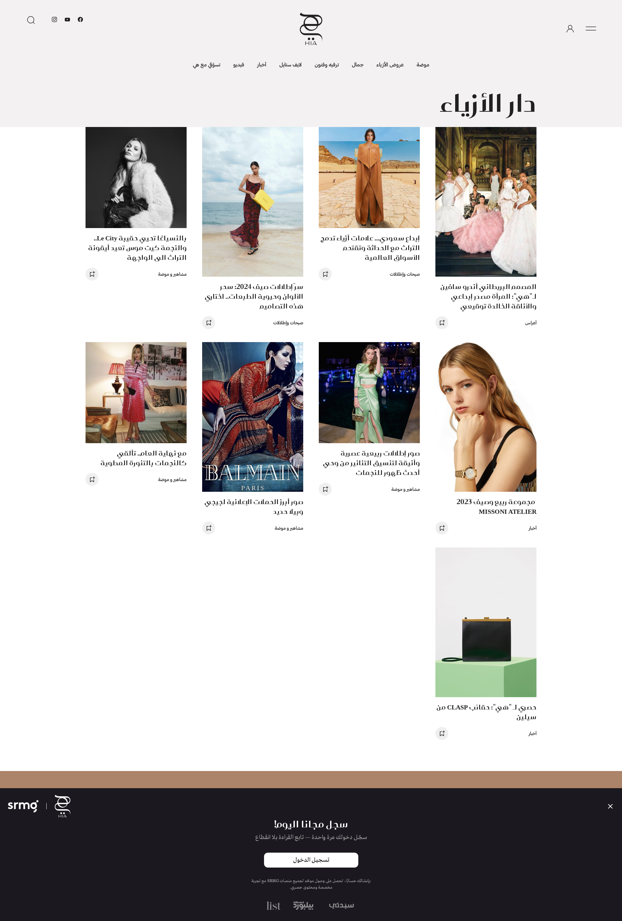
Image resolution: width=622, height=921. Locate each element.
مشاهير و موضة (172, 274)
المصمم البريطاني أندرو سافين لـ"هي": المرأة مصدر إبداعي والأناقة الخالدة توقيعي (488, 296)
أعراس (530, 322)
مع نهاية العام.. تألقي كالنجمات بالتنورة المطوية (143, 458)
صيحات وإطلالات (405, 274)
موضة (423, 64)
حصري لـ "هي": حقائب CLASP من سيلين (486, 712)
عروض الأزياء (390, 64)
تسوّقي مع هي (206, 64)
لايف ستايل (290, 64)
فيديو (238, 64)
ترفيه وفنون (327, 64)
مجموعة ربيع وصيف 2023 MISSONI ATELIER (496, 506)
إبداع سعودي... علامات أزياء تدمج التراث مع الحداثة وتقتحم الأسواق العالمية (370, 247)
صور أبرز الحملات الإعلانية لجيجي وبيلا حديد (253, 506)
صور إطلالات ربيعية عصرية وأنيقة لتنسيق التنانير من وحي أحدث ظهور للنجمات (371, 462)
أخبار (261, 64)
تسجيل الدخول (311, 860)
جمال (357, 64)
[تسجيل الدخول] (570, 29)
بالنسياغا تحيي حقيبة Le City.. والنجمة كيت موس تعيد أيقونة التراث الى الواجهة (137, 247)
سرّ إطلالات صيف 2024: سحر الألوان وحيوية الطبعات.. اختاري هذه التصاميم (254, 296)
